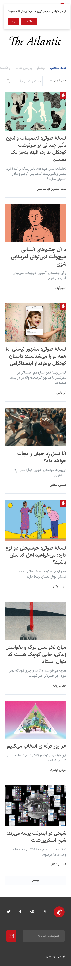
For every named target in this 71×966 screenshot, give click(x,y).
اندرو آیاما (60, 288)
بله (13, 21)
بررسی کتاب (23, 68)
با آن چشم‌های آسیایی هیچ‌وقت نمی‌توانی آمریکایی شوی (38, 257)
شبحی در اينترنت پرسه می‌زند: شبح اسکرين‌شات (36, 836)
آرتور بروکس (59, 586)
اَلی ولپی (61, 392)
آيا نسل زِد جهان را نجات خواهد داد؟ (41, 457)
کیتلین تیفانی (58, 485)
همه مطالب (58, 68)
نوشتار (41, 68)
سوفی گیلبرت (58, 770)
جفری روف (59, 685)
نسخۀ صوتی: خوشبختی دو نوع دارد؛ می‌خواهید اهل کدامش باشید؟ (35, 555)
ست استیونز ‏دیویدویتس (51, 188)
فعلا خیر (29, 21)
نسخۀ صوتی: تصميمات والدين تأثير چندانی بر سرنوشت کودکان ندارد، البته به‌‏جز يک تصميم (36, 149)
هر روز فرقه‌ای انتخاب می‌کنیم (36, 746)
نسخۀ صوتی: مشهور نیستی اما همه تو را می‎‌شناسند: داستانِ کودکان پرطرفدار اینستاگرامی (36, 356)
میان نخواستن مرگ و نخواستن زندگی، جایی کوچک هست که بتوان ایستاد (35, 654)
